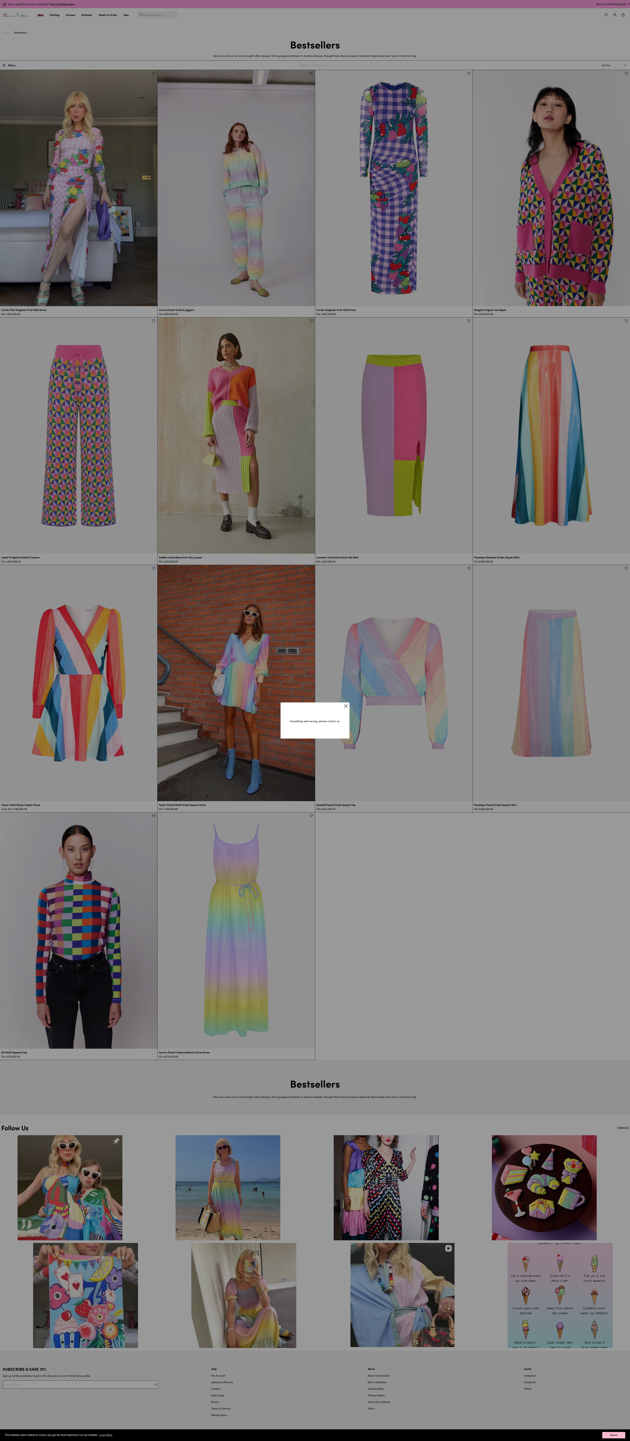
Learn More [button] (105, 1435)
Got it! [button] (613, 1435)
